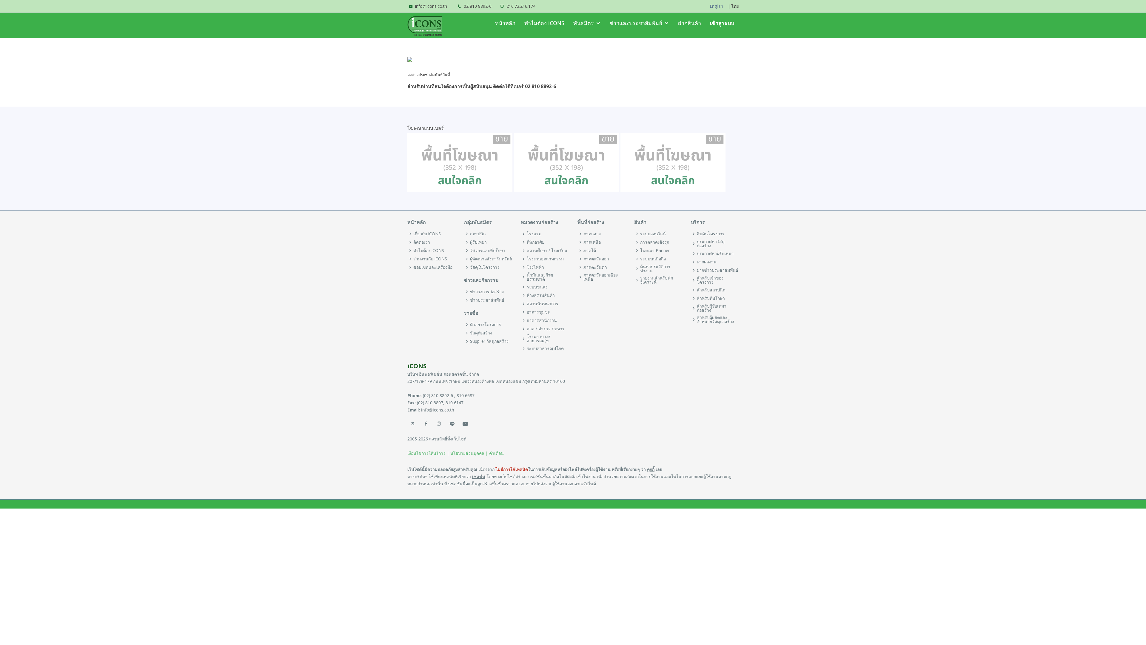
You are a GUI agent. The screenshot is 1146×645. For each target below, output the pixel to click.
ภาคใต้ (589, 250)
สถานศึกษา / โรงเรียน (547, 250)
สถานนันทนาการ (542, 304)
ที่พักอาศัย (535, 242)
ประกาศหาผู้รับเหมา (715, 253)
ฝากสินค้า (689, 23)
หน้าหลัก (505, 23)
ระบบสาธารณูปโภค (545, 348)
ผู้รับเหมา (478, 242)
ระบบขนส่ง (537, 287)
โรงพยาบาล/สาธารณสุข (538, 338)
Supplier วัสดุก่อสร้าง (489, 341)
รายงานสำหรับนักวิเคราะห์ (656, 280)
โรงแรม (534, 234)
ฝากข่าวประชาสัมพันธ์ (717, 270)
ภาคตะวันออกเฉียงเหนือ (600, 277)
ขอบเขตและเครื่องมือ (432, 267)
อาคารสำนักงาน (542, 320)
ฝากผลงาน (707, 262)
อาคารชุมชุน (539, 312)
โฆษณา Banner (655, 250)
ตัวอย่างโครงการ (485, 324)
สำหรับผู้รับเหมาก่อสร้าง (711, 308)
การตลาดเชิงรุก (654, 242)
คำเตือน (496, 453)
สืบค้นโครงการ (711, 234)
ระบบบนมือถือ (653, 259)
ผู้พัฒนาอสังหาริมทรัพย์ (491, 259)
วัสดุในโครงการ (485, 267)
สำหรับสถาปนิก (711, 290)
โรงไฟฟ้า (535, 267)
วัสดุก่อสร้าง (481, 333)
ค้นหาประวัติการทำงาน (655, 269)
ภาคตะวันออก (596, 259)
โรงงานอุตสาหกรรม (545, 259)
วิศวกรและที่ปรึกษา (487, 250)
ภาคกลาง (592, 234)
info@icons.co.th (431, 6)
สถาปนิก (478, 234)
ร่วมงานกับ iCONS (430, 259)
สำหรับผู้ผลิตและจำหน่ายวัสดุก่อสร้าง (715, 319)
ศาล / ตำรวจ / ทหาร (546, 329)
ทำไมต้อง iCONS (544, 23)
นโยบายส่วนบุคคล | (469, 453)
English (716, 6)
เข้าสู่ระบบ (722, 23)
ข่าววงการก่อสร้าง (487, 292)
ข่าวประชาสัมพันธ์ (487, 300)
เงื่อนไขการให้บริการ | (428, 453)
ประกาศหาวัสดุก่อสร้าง (711, 243)
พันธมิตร (583, 23)
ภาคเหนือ (592, 242)
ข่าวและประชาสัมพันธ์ (636, 23)
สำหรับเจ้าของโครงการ (710, 280)
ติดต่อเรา (421, 242)
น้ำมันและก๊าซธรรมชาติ (540, 277)
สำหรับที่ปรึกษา (711, 298)
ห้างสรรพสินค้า (541, 295)
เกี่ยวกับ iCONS (427, 234)
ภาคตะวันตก (595, 267)
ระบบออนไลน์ (653, 234)
